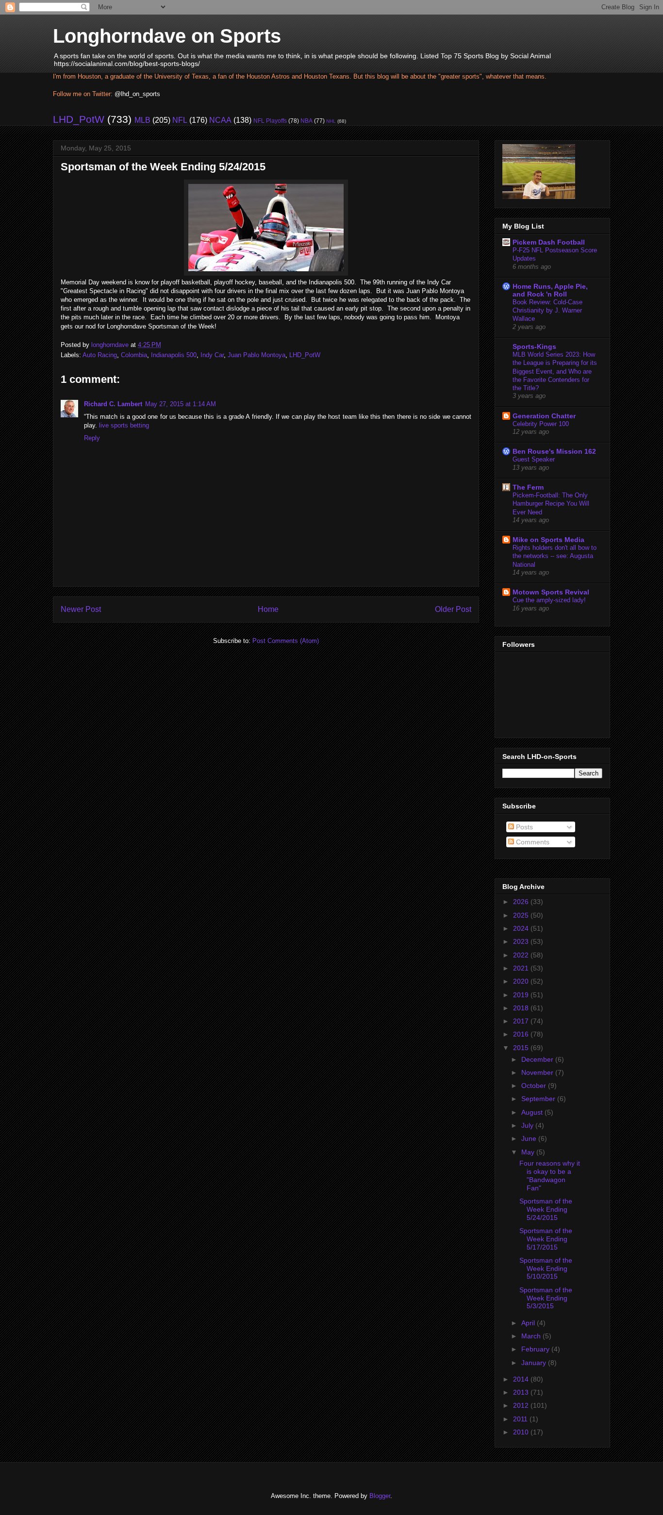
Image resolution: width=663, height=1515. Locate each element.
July (528, 1125)
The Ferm (528, 487)
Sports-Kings (534, 346)
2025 (521, 915)
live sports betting (124, 425)
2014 (521, 1379)
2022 (521, 955)
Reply (92, 438)
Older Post (453, 609)
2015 (521, 1048)
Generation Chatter (544, 416)
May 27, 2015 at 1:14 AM (180, 404)
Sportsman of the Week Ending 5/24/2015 (545, 1209)
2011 (521, 1419)
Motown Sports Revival (551, 592)
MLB (142, 120)
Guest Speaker (534, 459)
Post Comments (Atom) (285, 640)
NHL (331, 121)
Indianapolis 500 (174, 355)
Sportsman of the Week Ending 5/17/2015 (545, 1239)
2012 (521, 1405)
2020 (521, 981)
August (533, 1112)
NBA (306, 120)
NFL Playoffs (270, 120)
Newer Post (81, 609)
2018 (521, 1008)
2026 (521, 902)
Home (268, 609)
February (536, 1349)
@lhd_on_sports (137, 94)
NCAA (220, 120)
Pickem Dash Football (549, 242)
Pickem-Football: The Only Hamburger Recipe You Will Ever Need (551, 504)
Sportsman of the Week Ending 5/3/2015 (545, 1298)
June (529, 1138)
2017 (521, 1021)
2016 (521, 1034)
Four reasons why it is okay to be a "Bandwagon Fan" (549, 1175)
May (528, 1152)
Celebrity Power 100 (541, 424)
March (532, 1336)
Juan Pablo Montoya (256, 355)
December (538, 1059)
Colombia (134, 355)
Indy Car (212, 355)
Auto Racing (100, 355)
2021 (521, 968)
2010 (521, 1432)
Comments (531, 842)
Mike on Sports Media (548, 539)
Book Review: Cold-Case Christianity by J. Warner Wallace (547, 310)
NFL (179, 120)
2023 (521, 941)
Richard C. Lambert (113, 404)
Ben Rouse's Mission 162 (554, 451)
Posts (523, 827)
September (539, 1099)
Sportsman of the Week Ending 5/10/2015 (545, 1268)
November (538, 1072)
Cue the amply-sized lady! (549, 600)
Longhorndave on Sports (167, 36)
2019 (521, 995)
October (534, 1085)
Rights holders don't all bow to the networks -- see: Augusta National (555, 556)
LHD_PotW (78, 119)
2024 (521, 928)
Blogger (379, 1495)
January (534, 1363)
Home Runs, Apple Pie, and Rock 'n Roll (550, 290)
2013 (521, 1392)
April (529, 1323)
